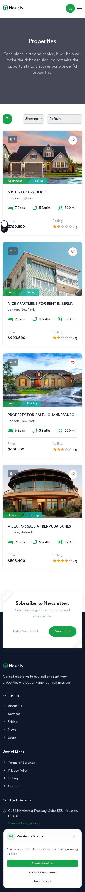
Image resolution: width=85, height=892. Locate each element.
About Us (14, 706)
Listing (12, 778)
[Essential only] (74, 836)
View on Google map (24, 823)
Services (13, 714)
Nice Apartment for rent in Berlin (40, 304)
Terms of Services (21, 763)
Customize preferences (43, 872)
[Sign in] (70, 8)
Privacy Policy (17, 770)
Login (11, 737)
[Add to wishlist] (72, 140)
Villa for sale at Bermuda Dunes (39, 526)
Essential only (42, 881)
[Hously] (13, 7)
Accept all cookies (42, 863)
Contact (14, 786)
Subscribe (62, 631)
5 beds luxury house (28, 192)
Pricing (12, 722)
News (11, 730)
